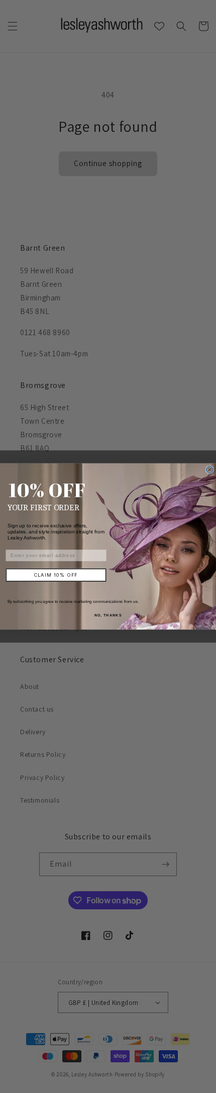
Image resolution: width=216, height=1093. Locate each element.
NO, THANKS (108, 615)
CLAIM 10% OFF (56, 575)
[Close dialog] (209, 470)
